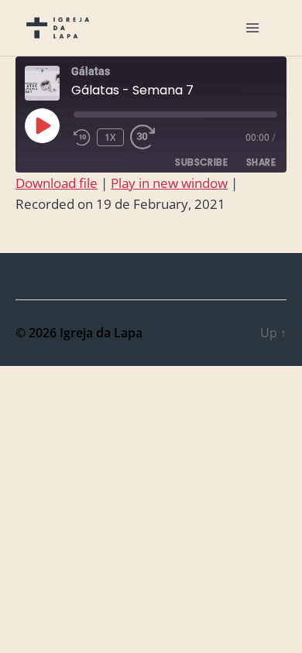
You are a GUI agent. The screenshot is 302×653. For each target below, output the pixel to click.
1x (110, 137)
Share (261, 162)
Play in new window (169, 183)
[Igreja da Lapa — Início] (58, 27)
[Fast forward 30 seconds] (146, 137)
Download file (56, 183)
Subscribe (201, 162)
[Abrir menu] (252, 27)
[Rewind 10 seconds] (82, 137)
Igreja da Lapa (101, 332)
